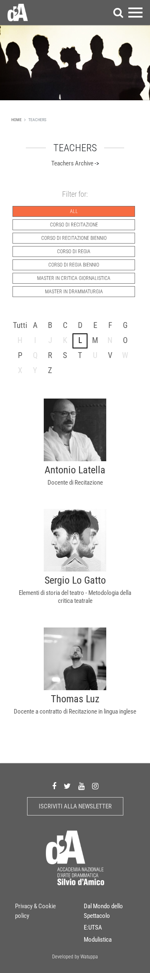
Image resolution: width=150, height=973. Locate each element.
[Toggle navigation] (135, 12)
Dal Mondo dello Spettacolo (103, 911)
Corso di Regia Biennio (73, 265)
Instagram (95, 786)
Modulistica (98, 939)
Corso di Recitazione (74, 225)
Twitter (67, 786)
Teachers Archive (72, 163)
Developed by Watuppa (75, 957)
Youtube (81, 786)
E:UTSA (93, 927)
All (74, 211)
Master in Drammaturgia (74, 292)
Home (16, 119)
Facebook (54, 786)
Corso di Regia (73, 251)
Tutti (20, 325)
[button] (118, 12)
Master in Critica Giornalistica (73, 278)
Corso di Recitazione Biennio (74, 238)
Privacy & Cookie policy (35, 911)
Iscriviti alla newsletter (75, 806)
